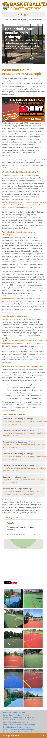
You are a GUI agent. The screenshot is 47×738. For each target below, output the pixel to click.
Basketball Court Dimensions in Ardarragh (19, 722)
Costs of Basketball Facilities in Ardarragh (19, 729)
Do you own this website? (16, 535)
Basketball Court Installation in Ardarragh (18, 717)
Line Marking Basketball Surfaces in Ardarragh (21, 732)
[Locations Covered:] (2, 3)
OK (35, 535)
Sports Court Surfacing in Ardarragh (16, 715)
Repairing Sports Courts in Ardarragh (17, 727)
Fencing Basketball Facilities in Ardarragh (19, 725)
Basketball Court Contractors (14, 713)
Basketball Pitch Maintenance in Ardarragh (19, 720)
